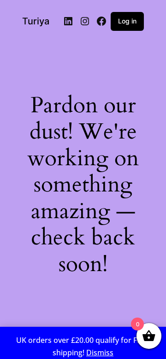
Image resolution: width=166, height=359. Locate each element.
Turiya (35, 21)
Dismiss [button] (99, 352)
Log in (127, 21)
